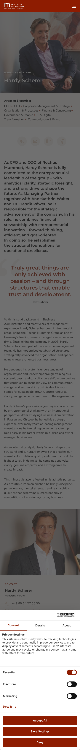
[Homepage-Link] (14, 6)
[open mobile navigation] (74, 6)
